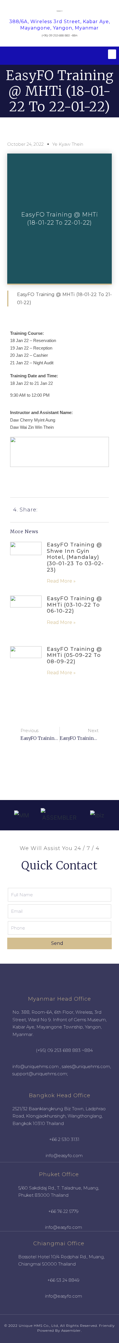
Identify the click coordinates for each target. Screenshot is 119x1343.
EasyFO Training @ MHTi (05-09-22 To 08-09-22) (74, 655)
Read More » (61, 581)
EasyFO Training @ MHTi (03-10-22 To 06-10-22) (74, 604)
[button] (112, 54)
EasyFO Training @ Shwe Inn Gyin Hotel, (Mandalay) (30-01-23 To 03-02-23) (75, 557)
